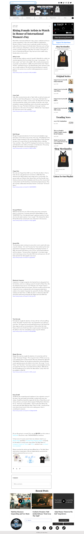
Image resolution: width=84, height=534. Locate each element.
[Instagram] (68, 3)
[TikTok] (64, 3)
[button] (73, 17)
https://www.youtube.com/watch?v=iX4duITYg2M (24, 111)
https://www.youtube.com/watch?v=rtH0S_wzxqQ (24, 372)
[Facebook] (66, 3)
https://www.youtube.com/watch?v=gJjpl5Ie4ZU (24, 257)
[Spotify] (59, 3)
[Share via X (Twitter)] (16, 468)
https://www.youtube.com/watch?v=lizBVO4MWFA (24, 187)
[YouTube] (61, 3)
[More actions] (49, 26)
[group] (63, 62)
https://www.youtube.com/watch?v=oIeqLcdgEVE (24, 220)
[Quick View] (62, 58)
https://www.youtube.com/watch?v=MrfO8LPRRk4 (24, 331)
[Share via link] (19, 468)
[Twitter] (71, 3)
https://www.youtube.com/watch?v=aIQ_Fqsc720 (24, 296)
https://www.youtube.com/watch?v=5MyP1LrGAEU (24, 148)
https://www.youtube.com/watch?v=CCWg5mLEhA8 (25, 410)
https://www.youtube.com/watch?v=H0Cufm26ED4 (24, 72)
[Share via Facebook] (13, 468)
